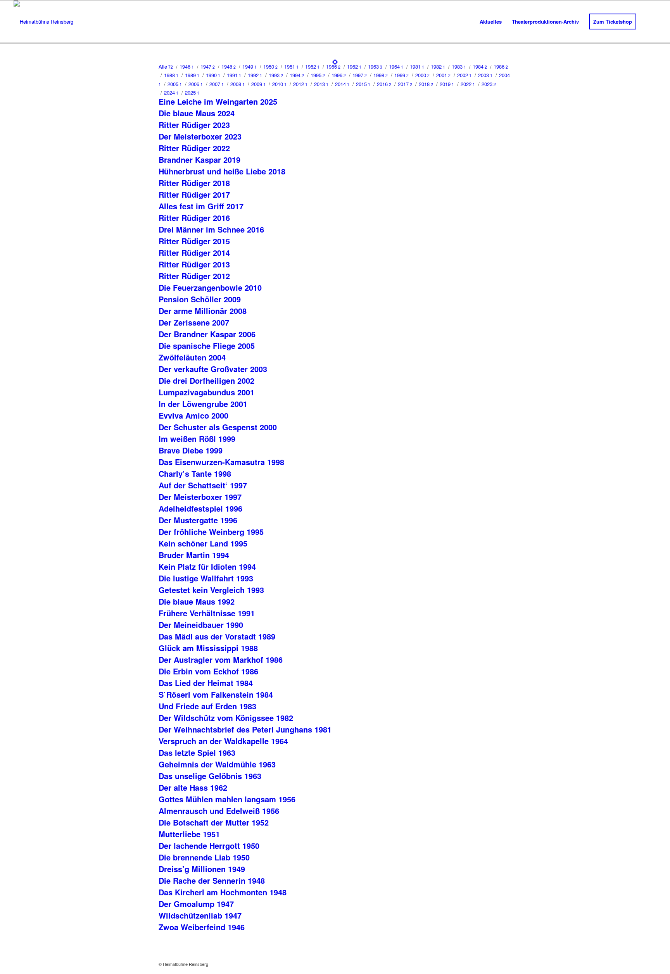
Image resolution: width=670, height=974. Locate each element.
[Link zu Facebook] (505, 964)
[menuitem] (491, 21)
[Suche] (648, 21)
